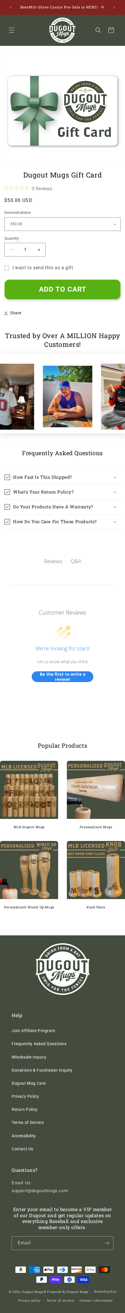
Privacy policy (29, 1301)
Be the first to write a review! (62, 676)
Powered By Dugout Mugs (67, 1292)
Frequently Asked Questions (39, 1043)
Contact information (96, 1301)
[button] (11, 30)
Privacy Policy (25, 1096)
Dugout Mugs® (34, 1292)
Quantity (11, 238)
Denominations (17, 212)
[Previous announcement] (10, 7)
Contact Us (22, 1149)
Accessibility (24, 1135)
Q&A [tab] (76, 560)
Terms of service (60, 1301)
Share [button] (16, 313)
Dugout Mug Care (29, 1083)
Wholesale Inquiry (29, 1057)
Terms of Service (28, 1122)
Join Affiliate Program (33, 1030)
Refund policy (105, 1292)
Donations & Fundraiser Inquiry (42, 1070)
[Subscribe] (106, 1243)
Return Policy (25, 1109)
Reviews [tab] (53, 561)
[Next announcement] (114, 7)
